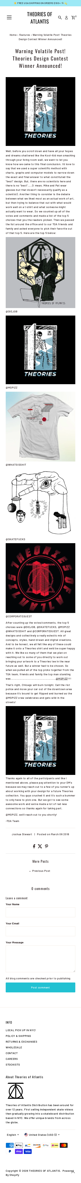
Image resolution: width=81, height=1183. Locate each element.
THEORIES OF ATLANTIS (39, 17)
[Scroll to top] (73, 1172)
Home (13, 34)
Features (24, 34)
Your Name (12, 904)
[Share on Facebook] (34, 847)
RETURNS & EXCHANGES (21, 1041)
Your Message (15, 942)
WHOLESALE (14, 1047)
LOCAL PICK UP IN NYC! (21, 1030)
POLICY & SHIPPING (18, 1035)
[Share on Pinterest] (46, 847)
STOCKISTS (13, 1064)
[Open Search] (60, 17)
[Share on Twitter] (40, 847)
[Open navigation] (9, 18)
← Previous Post (39, 870)
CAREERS (12, 1058)
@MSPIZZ (62, 678)
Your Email (12, 923)
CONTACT (12, 1053)
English (11, 1134)
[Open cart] (73, 17)
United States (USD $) (43, 1134)
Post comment (40, 987)
